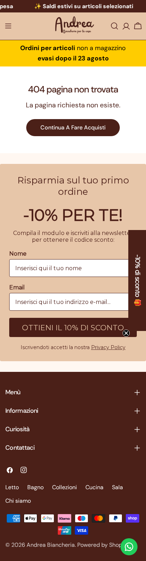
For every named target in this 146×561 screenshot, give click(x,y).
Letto (12, 487)
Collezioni (64, 487)
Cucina (94, 487)
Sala (117, 487)
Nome (18, 253)
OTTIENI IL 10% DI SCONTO (73, 327)
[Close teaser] (126, 333)
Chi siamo (18, 500)
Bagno (35, 487)
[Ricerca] (114, 26)
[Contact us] (128, 546)
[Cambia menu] (8, 26)
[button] (137, 280)
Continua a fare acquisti (73, 127)
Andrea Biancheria (51, 545)
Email (17, 287)
